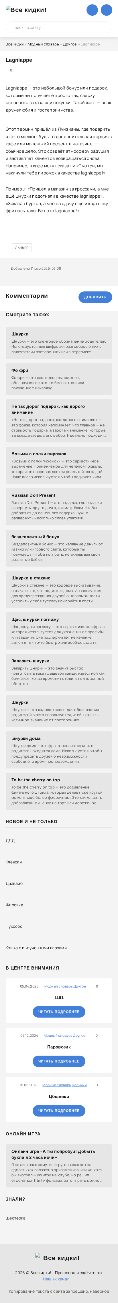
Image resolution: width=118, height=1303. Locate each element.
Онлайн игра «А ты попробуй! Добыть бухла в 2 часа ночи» (53, 1154)
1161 (59, 997)
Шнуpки (20, 702)
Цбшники (59, 1096)
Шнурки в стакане (30, 577)
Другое (70, 44)
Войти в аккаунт (92, 10)
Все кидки (15, 44)
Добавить (95, 297)
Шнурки (20, 333)
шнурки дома (25, 738)
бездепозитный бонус (35, 536)
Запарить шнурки (30, 660)
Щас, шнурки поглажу (35, 619)
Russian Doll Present (33, 495)
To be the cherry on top (35, 779)
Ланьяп (22, 247)
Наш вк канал (56, 1279)
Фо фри (19, 370)
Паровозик (59, 1046)
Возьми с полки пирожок (38, 453)
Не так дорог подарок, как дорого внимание (48, 409)
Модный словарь (43, 44)
